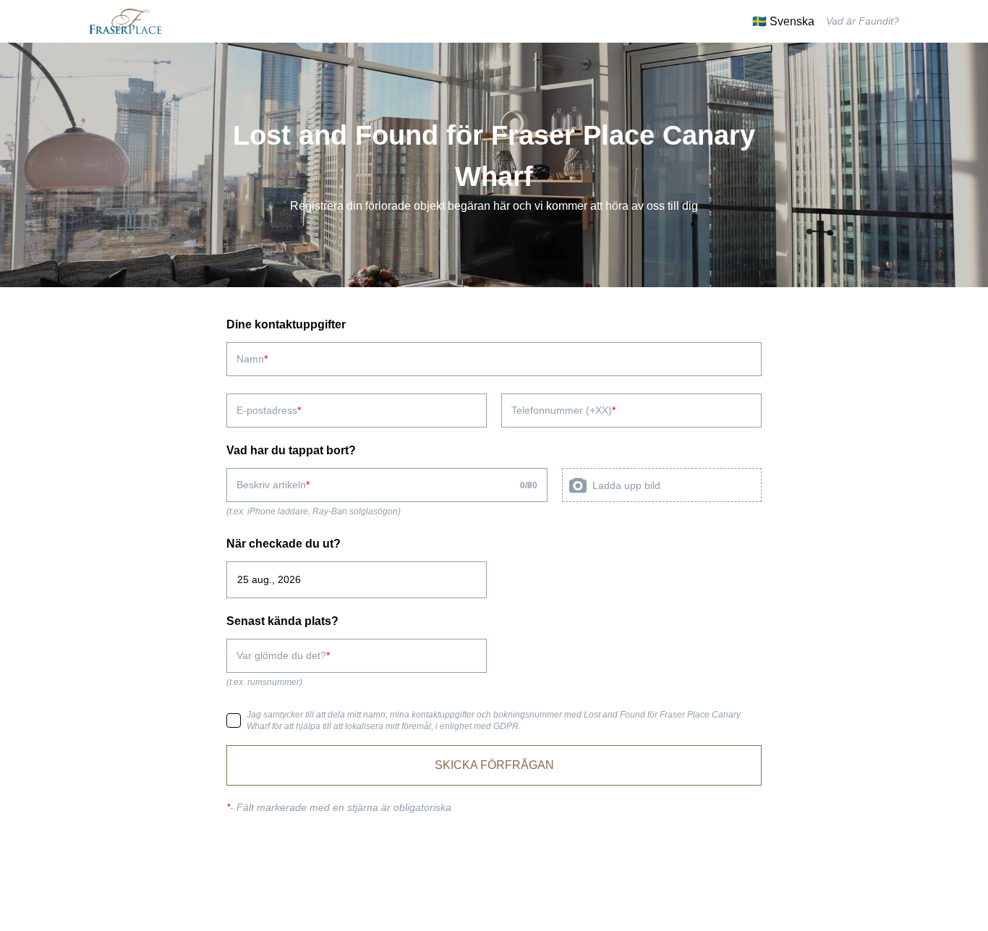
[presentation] (662, 485)
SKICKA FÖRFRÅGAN (494, 765)
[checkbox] (233, 720)
